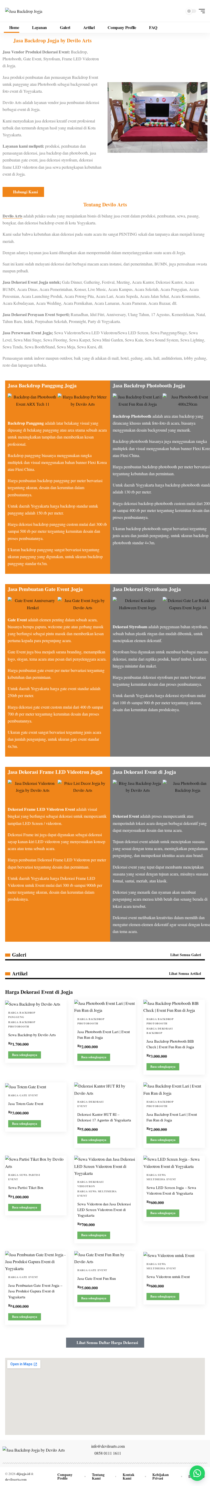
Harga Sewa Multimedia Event (97, 1193)
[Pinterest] (180, 1449)
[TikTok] (186, 1449)
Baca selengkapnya (24, 1055)
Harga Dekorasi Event (90, 1104)
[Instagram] (175, 1449)
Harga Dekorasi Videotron (90, 1184)
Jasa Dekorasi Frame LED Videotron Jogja (55, 772)
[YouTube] (169, 1449)
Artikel (20, 973)
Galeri (19, 954)
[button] (200, 11)
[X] (163, 1449)
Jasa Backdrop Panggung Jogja (42, 385)
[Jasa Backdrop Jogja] (23, 11)
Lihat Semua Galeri (186, 954)
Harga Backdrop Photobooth (21, 1024)
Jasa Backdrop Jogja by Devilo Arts (52, 40)
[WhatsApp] (192, 1449)
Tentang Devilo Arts (105, 204)
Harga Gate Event (23, 1095)
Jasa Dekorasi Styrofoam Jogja (147, 589)
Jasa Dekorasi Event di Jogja (144, 772)
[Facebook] (158, 1449)
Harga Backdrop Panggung (21, 1015)
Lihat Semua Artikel (185, 973)
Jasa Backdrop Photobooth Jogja (149, 385)
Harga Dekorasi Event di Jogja (39, 992)
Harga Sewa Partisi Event (24, 1177)
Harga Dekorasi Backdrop (159, 1031)
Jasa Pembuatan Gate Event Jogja (45, 589)
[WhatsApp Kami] (197, 1473)
